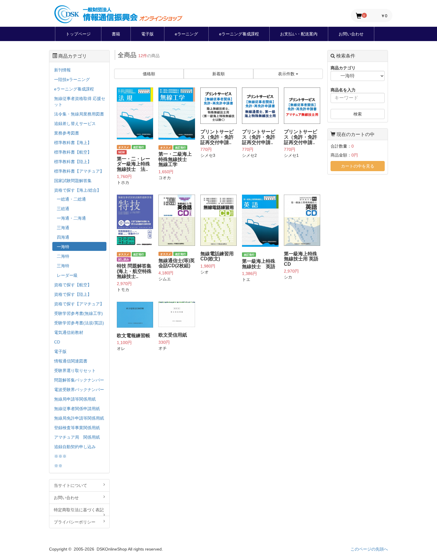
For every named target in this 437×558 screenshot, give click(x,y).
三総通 (63, 208)
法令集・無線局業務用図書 (79, 114)
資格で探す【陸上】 (73, 294)
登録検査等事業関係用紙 (77, 427)
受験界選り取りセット (75, 370)
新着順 (218, 73)
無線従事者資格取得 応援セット (79, 101)
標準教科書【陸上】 (73, 161)
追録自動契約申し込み (75, 446)
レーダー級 (67, 275)
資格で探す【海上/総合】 (77, 190)
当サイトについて (70, 485)
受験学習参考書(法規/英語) (79, 323)
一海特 (63, 246)
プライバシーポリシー (74, 522)
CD (57, 342)
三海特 (63, 265)
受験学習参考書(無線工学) (78, 313)
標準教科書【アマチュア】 (79, 171)
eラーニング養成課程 (239, 34)
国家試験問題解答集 (73, 180)
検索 (357, 114)
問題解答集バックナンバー (79, 380)
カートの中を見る (357, 166)
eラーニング (186, 34)
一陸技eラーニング (72, 79)
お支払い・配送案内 (298, 34)
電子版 (147, 34)
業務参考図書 (66, 133)
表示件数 (287, 73)
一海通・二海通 (71, 218)
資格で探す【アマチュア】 (79, 303)
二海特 (63, 256)
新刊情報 (62, 70)
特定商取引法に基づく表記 (79, 509)
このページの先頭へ (369, 549)
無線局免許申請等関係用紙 (79, 418)
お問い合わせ (351, 34)
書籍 (116, 34)
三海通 (63, 227)
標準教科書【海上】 (73, 142)
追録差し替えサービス (75, 123)
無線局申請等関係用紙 (75, 399)
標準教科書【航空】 (73, 152)
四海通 (63, 237)
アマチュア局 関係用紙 (77, 437)
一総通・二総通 (71, 199)
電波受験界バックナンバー (79, 389)
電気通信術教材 (68, 332)
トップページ (78, 34)
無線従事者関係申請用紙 (77, 408)
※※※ (60, 456)
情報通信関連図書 (70, 361)
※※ (58, 465)
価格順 (149, 73)
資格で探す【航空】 (73, 284)
